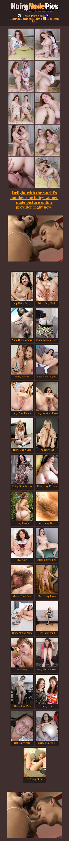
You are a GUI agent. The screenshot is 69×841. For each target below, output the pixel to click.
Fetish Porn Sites (33, 15)
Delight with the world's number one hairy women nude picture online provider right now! (34, 199)
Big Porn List (45, 20)
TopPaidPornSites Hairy (25, 18)
